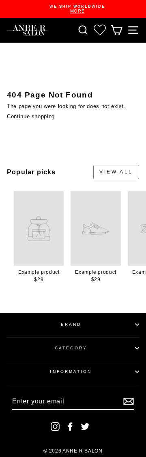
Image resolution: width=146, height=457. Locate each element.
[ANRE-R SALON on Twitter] (85, 426)
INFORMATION (71, 371)
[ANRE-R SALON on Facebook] (70, 426)
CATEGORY (71, 348)
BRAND (71, 324)
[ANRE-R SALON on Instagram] (55, 426)
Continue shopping (31, 116)
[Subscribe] (128, 401)
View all (116, 172)
